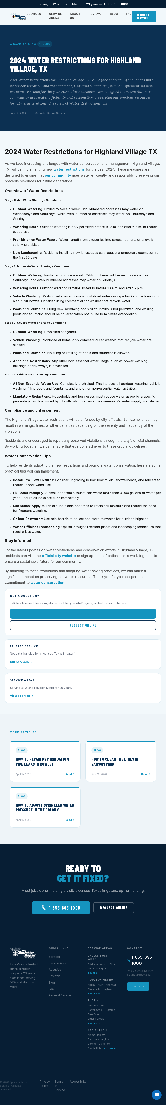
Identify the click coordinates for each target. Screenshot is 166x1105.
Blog (114, 13)
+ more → (94, 972)
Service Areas (55, 15)
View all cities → (21, 695)
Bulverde (104, 1043)
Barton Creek (95, 1009)
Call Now (138, 986)
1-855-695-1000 (116, 4)
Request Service (143, 16)
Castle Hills (94, 1048)
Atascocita (94, 989)
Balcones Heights (98, 1039)
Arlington (101, 968)
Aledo (103, 964)
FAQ (128, 13)
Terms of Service (60, 1086)
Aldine (91, 984)
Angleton (111, 984)
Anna (91, 968)
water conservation (47, 583)
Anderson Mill (96, 1005)
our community (58, 175)
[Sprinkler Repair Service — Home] (18, 16)
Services (34, 13)
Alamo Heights (96, 1034)
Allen (113, 964)
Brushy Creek (96, 1018)
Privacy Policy (45, 1083)
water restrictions (69, 169)
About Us (75, 15)
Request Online (82, 625)
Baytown (108, 989)
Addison (93, 964)
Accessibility (78, 1081)
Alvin (100, 984)
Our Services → (21, 662)
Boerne (92, 1043)
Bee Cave (94, 1014)
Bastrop (110, 1009)
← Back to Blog (23, 44)
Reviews (95, 13)
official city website (59, 556)
